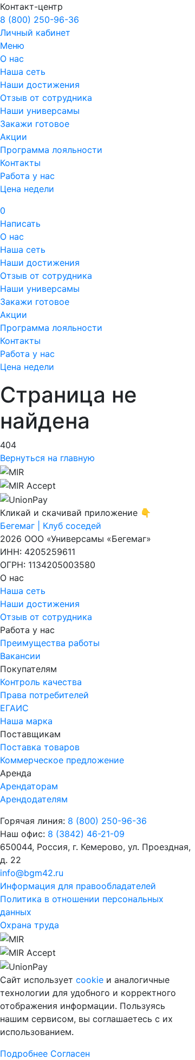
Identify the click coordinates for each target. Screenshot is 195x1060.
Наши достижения (40, 84)
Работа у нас (27, 175)
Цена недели (27, 188)
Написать (20, 223)
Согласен (70, 1053)
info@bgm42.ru (31, 872)
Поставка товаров (40, 747)
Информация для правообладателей (78, 885)
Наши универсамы (40, 110)
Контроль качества (41, 681)
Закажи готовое (34, 123)
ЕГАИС (14, 708)
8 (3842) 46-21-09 (86, 833)
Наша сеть (23, 71)
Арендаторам (29, 786)
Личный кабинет (35, 32)
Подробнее (24, 1053)
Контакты (20, 162)
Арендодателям (34, 799)
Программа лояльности (51, 149)
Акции (13, 136)
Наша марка (26, 721)
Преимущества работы (50, 642)
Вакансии (20, 655)
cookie (89, 979)
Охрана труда (29, 924)
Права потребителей (44, 694)
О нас (12, 58)
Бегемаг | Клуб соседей (50, 525)
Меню (12, 45)
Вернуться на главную (47, 457)
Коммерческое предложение (62, 760)
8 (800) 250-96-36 (39, 19)
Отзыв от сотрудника (46, 97)
